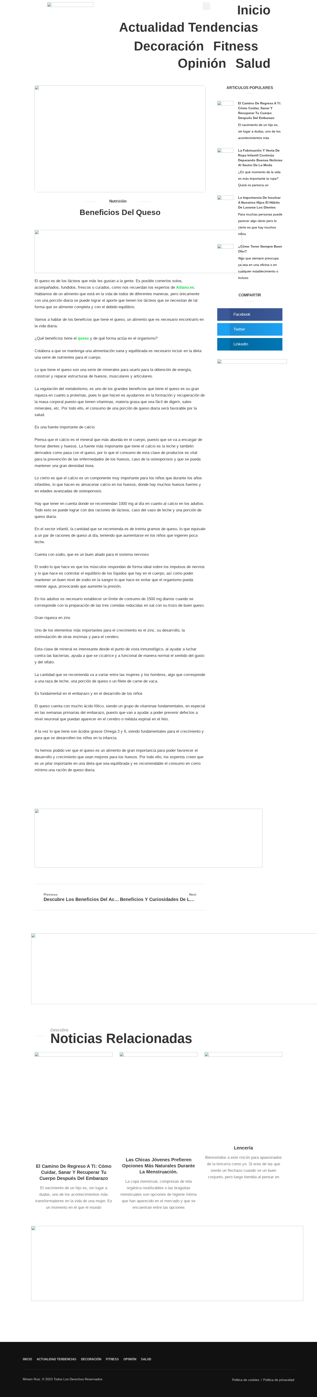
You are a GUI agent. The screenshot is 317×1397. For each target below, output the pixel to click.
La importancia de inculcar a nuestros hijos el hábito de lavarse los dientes (259, 202)
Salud (253, 63)
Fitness (235, 46)
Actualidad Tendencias (188, 27)
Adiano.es (185, 287)
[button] (249, 314)
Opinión (202, 63)
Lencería (243, 1147)
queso (83, 338)
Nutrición (117, 201)
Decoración (169, 46)
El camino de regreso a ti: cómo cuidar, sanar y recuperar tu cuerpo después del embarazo (73, 1172)
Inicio (254, 10)
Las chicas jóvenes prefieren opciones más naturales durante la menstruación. (158, 1165)
